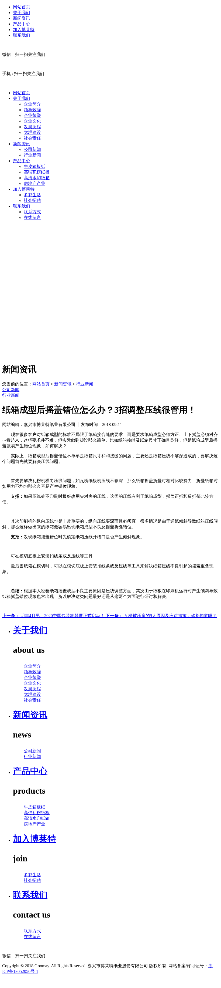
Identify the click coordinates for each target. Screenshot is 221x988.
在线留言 (32, 217)
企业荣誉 (32, 115)
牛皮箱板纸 (34, 166)
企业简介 (32, 104)
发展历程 (32, 126)
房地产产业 (34, 183)
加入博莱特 (23, 29)
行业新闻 (32, 155)
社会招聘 (32, 200)
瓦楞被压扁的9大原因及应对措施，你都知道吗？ (161, 615)
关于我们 (21, 12)
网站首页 (21, 7)
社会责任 (32, 138)
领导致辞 (32, 109)
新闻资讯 (21, 18)
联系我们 (21, 35)
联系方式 (32, 211)
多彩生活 (32, 194)
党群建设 (32, 132)
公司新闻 (32, 149)
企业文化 (32, 121)
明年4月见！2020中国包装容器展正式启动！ (54, 615)
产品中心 (21, 24)
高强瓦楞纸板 (37, 172)
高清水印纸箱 (37, 177)
